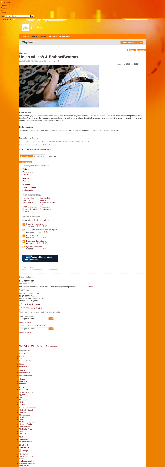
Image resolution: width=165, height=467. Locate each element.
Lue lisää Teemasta (31, 304)
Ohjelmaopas (51, 346)
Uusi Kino (25, 211)
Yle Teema (23, 400)
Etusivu (25, 36)
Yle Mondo (23, 417)
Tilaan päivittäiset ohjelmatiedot (32, 326)
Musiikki (26, 185)
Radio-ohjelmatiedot (27, 408)
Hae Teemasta (64, 36)
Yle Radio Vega (25, 429)
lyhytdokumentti (45, 149)
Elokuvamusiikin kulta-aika (36, 241)
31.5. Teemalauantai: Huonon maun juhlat (41, 230)
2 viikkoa (37, 220)
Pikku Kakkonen (25, 376)
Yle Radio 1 (24, 413)
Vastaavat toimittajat (27, 463)
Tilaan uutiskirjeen (26, 316)
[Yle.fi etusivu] (5, 2)
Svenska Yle (6, 20)
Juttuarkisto (27, 190)
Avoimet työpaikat (26, 461)
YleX (21, 431)
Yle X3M (22, 434)
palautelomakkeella (85, 287)
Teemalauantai (45, 207)
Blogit (21, 364)
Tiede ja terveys (29, 187)
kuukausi (46, 220)
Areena (4, 8)
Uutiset (4, 6)
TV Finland (23, 404)
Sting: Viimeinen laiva (34, 224)
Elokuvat (131, 50)
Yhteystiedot (24, 466)
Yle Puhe (23, 419)
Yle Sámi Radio (25, 424)
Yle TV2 (31, 346)
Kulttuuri (26, 174)
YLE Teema (26, 268)
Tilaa (51, 319)
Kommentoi (26, 162)
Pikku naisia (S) (32, 235)
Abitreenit (23, 379)
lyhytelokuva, (35, 149)
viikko (30, 220)
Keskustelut (24, 366)
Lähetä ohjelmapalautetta (132, 43)
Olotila (21, 387)
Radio (3, 13)
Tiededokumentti (46, 209)
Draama (25, 181)
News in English (25, 361)
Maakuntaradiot (25, 415)
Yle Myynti (23, 439)
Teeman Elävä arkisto (30, 209)
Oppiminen (23, 381)
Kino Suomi (26, 200)
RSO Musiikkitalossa (29, 207)
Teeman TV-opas (38, 36)
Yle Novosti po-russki (27, 422)
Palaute (52, 36)
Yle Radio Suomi (26, 410)
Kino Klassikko (45, 198)
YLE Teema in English (33, 308)
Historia (25, 178)
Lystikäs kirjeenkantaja (34, 247)
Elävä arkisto (24, 372)
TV (2, 10)
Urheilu (22, 356)
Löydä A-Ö (23, 445)
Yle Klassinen (24, 427)
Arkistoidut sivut (25, 442)
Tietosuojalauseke (26, 456)
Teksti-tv (22, 358)
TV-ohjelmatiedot (26, 393)
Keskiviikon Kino (28, 198)
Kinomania (23, 53)
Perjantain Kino (27, 203)
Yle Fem (39, 346)
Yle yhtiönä (23, 454)
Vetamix (22, 384)
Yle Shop (23, 437)
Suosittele (27, 156)
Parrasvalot (44, 200)
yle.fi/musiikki (24, 389)
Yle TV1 (22, 346)
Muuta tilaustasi (25, 322)
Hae (2, 16)
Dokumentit (140, 50)
